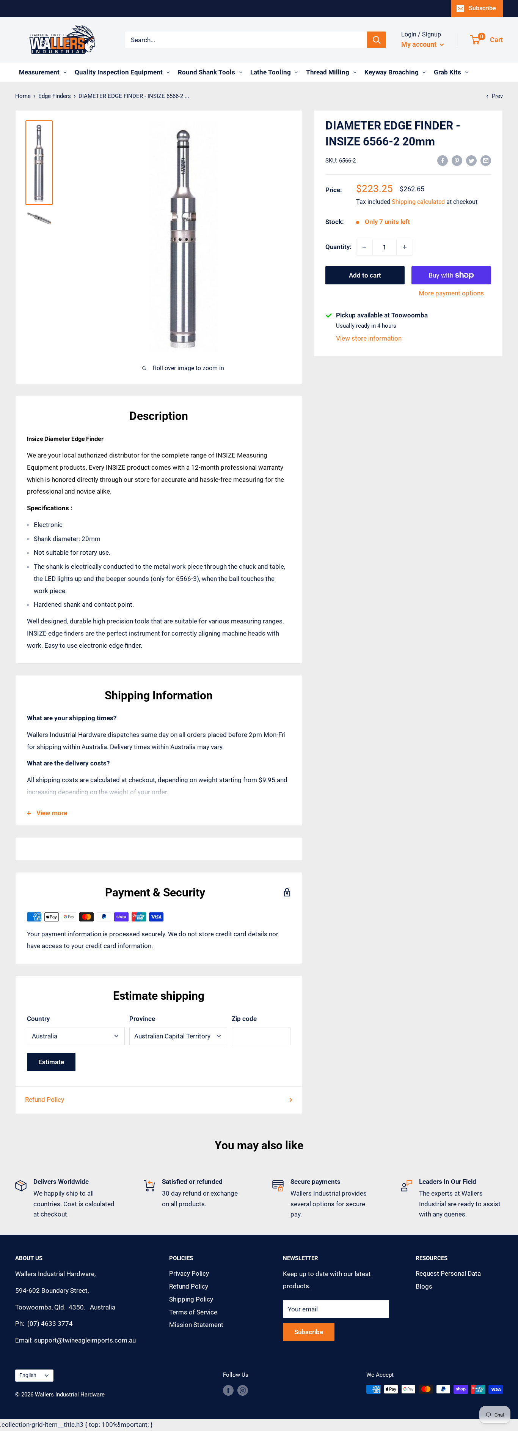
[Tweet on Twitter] (471, 160)
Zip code (244, 1018)
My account (419, 44)
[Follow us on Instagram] (242, 1390)
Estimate (51, 1062)
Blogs (424, 1286)
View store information (369, 338)
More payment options (451, 293)
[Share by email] (485, 160)
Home (23, 96)
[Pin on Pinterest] (457, 160)
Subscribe (482, 8)
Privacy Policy (189, 1273)
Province (142, 1018)
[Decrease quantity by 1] (364, 247)
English (27, 1375)
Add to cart (365, 275)
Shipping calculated (418, 202)
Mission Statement (196, 1324)
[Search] (376, 40)
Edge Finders (54, 96)
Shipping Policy (191, 1299)
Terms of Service (193, 1312)
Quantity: (338, 247)
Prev (497, 96)
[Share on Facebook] (442, 160)
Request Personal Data (448, 1273)
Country (38, 1018)
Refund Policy (44, 1099)
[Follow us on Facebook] (228, 1390)
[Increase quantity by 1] (405, 247)
